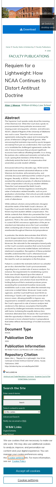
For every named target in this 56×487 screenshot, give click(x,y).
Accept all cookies (28, 471)
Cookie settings (16, 457)
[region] (28, 461)
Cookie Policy (19, 461)
